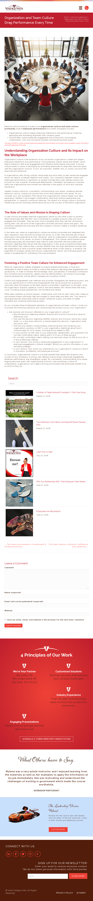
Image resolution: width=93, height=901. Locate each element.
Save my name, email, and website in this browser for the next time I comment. (46, 620)
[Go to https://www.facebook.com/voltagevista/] (16, 854)
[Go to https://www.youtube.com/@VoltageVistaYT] (38, 854)
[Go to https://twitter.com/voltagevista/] (23, 854)
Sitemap (81, 893)
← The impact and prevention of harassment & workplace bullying (25, 545)
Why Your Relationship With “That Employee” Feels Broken (60, 482)
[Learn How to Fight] (19, 463)
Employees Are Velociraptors (48, 511)
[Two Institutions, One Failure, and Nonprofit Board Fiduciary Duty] (19, 433)
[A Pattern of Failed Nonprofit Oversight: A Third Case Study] (19, 404)
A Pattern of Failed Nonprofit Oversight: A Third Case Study (61, 392)
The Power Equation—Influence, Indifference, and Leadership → (68, 545)
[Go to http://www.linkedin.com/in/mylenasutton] (9, 854)
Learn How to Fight (44, 452)
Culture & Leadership (78, 17)
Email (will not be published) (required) (24, 601)
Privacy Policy (64, 893)
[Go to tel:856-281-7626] (87, 8)
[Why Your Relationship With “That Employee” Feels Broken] (19, 493)
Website (9, 611)
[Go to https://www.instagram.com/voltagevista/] (30, 854)
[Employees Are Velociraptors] (19, 522)
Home (66, 17)
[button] (46, 739)
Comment (9, 568)
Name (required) (13, 592)
